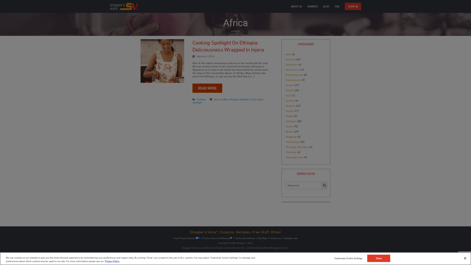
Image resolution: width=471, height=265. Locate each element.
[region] (235, 258)
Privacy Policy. (112, 261)
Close (379, 258)
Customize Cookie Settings (348, 258)
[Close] (465, 258)
